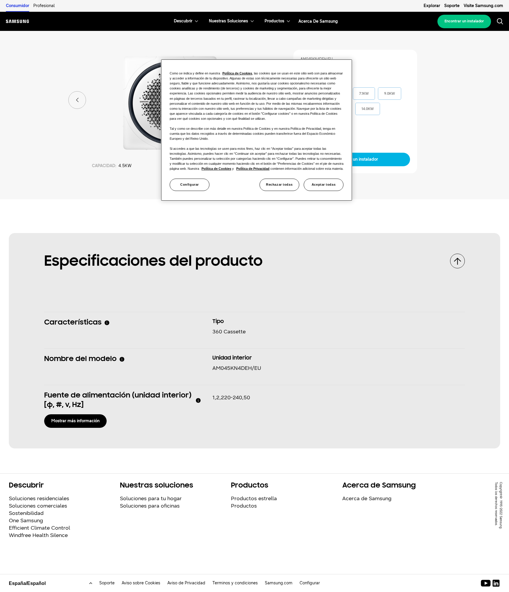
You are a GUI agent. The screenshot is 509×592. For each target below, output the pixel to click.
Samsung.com (278, 583)
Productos (244, 506)
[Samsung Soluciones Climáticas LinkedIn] (496, 583)
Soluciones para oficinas (150, 506)
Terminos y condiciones (235, 583)
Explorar (432, 5)
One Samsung (26, 520)
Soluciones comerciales (38, 506)
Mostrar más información (75, 420)
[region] (256, 130)
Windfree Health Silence (38, 535)
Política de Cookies (237, 73)
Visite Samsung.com (483, 5)
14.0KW (367, 109)
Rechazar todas (279, 184)
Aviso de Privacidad (186, 583)
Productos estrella (254, 498)
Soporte (452, 5)
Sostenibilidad (26, 513)
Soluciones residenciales (39, 498)
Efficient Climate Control (39, 528)
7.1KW (364, 94)
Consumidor (17, 5)
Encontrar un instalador (464, 21)
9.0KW (389, 94)
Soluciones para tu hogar (151, 498)
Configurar (189, 184)
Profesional (44, 5)
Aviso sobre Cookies (141, 583)
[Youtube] (487, 583)
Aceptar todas (324, 184)
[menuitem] (183, 21)
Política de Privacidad (253, 168)
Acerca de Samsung (366, 498)
